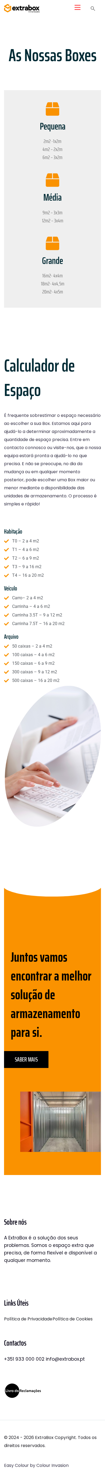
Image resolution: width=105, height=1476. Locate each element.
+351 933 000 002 (24, 1359)
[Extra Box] (22, 8)
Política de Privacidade (28, 1319)
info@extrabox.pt (65, 1359)
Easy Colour (16, 1465)
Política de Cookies (72, 1319)
